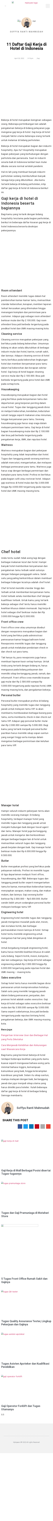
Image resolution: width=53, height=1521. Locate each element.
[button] (5, 6)
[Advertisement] (26, 90)
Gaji (38, 58)
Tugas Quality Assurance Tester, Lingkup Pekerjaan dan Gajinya (26, 1323)
